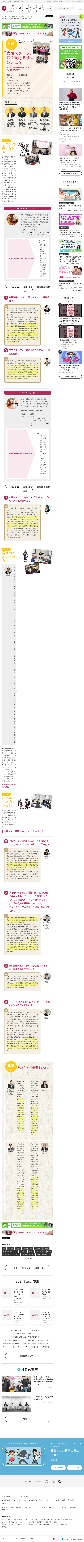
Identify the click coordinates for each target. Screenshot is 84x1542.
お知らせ (4, 1507)
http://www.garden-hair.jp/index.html (31, 410)
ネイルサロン (15, 1254)
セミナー (31, 1251)
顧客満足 (31, 1522)
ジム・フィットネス (20, 1347)
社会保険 (46, 1248)
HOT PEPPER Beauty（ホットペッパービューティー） (57, 1519)
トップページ (6, 16)
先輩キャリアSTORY (11, 1343)
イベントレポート (40, 1251)
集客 (9, 1519)
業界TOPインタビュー (19, 1330)
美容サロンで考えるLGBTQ (38, 1340)
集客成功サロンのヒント (26, 1333)
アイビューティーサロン (43, 1254)
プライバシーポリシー (60, 1507)
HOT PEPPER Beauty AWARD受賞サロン (25, 1337)
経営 (4, 1248)
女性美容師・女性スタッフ (10, 1251)
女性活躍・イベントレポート (27, 16)
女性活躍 (18, 1248)
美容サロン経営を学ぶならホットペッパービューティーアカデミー (64, 1)
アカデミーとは (40, 1507)
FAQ (49, 1507)
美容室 (49, 1251)
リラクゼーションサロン (28, 1254)
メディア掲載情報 (16, 1507)
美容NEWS (36, 1330)
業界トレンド (13, 1522)
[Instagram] (46, 1481)
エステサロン (6, 1254)
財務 (26, 1519)
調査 (55, 1522)
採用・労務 (10, 1248)
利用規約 (73, 1507)
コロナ (4, 1522)
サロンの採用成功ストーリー (13, 1340)
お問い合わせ (6, 1509)
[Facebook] (59, 1481)
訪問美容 (46, 1347)
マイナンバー (38, 1248)
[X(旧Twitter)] (53, 1481)
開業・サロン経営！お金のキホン (35, 1343)
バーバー (5, 1347)
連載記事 (14, 16)
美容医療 (4, 1527)
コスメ (74, 1524)
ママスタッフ (23, 1251)
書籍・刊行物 (28, 1507)
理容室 (11, 1524)
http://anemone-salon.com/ (29, 226)
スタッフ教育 (18, 1519)
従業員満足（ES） (27, 1248)
